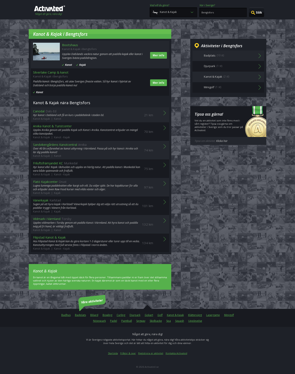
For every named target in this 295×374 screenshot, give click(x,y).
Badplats (80, 315)
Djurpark (135, 315)
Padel (113, 321)
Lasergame (213, 315)
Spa (168, 321)
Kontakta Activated (176, 353)
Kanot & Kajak (175, 315)
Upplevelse (195, 321)
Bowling (107, 315)
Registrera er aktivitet (150, 353)
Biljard (94, 315)
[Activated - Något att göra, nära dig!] (49, 10)
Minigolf (229, 315)
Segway (140, 321)
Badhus (66, 315)
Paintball (126, 321)
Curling (121, 315)
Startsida (113, 353)
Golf (160, 315)
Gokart (149, 315)
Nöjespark (99, 321)
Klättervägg (195, 315)
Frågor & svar (128, 353)
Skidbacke (156, 321)
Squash (179, 321)
